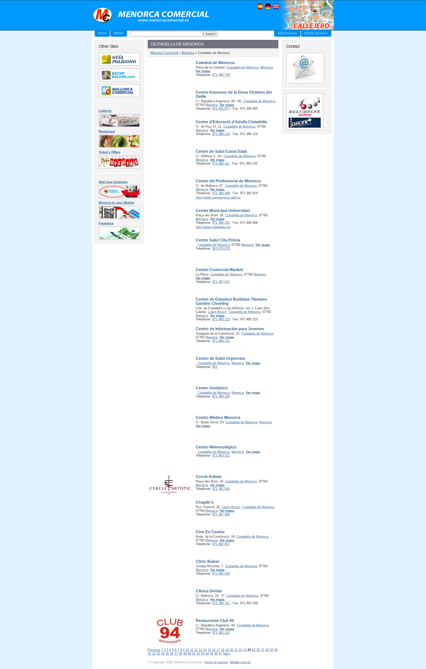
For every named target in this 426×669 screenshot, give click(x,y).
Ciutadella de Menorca (242, 67)
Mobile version (240, 662)
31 (149, 653)
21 (236, 650)
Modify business (316, 33)
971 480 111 (220, 163)
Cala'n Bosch (217, 312)
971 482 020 (221, 573)
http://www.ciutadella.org (213, 227)
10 (187, 650)
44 (207, 653)
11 (191, 650)
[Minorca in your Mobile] (119, 218)
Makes (119, 33)
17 (218, 650)
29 (271, 650)
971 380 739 (221, 75)
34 (162, 653)
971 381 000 (221, 489)
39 (185, 653)
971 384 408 (221, 193)
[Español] (260, 9)
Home (102, 33)
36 (171, 653)
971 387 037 (221, 282)
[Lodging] (119, 126)
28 (267, 650)
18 (222, 650)
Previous (154, 650)
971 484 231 (221, 341)
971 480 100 (221, 396)
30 (276, 650)
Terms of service (216, 662)
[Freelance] (119, 238)
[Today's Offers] (119, 167)
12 (196, 650)
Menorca (188, 53)
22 (240, 650)
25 (253, 650)
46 (216, 653)
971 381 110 (221, 633)
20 (231, 650)
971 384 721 (221, 603)
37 (176, 653)
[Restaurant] (119, 147)
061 (214, 367)
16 (213, 650)
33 (158, 653)
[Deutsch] (268, 9)
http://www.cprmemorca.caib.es (218, 197)
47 (220, 653)
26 (258, 650)
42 (198, 653)
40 (189, 653)
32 (154, 653)
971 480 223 (221, 319)
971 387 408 (221, 514)
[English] (276, 9)
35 (167, 653)
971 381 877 (221, 108)
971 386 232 (221, 222)
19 (227, 650)
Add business (287, 33)
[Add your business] (119, 197)
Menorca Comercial (151, 15)
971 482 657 (221, 544)
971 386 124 (221, 134)
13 (200, 650)
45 (211, 653)
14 (205, 650)
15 (209, 650)
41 (193, 653)
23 (245, 650)
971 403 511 (221, 455)
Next (226, 653)
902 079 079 (221, 248)
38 (180, 653)
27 (262, 650)
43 (202, 653)
